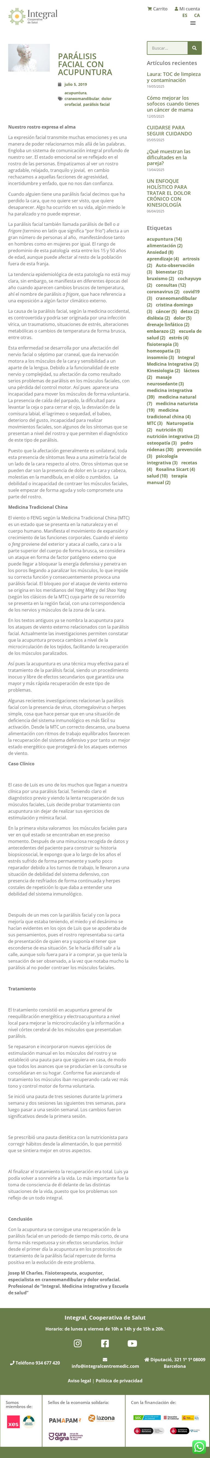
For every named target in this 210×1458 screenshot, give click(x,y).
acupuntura (75, 92)
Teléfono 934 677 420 (37, 1363)
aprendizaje (163, 259)
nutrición (169, 430)
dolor (182, 318)
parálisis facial (96, 104)
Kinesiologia (163, 371)
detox (189, 311)
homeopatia (163, 351)
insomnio (160, 357)
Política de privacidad (119, 1381)
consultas (171, 285)
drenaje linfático (168, 325)
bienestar (169, 272)
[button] (193, 22)
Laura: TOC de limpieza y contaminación (174, 77)
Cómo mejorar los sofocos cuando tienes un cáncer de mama (173, 104)
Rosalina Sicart (175, 469)
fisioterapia (162, 344)
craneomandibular (82, 98)
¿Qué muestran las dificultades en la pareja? (169, 157)
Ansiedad (160, 252)
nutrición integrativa (173, 436)
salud (157, 476)
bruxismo (160, 278)
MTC (154, 423)
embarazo (161, 331)
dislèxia (158, 318)
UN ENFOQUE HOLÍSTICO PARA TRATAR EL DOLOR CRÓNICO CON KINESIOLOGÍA (169, 193)
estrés (178, 338)
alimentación (164, 246)
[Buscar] (194, 48)
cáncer (166, 311)
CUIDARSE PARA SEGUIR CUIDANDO (169, 130)
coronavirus (163, 292)
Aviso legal (79, 1381)
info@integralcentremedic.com (105, 1366)
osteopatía (162, 443)
